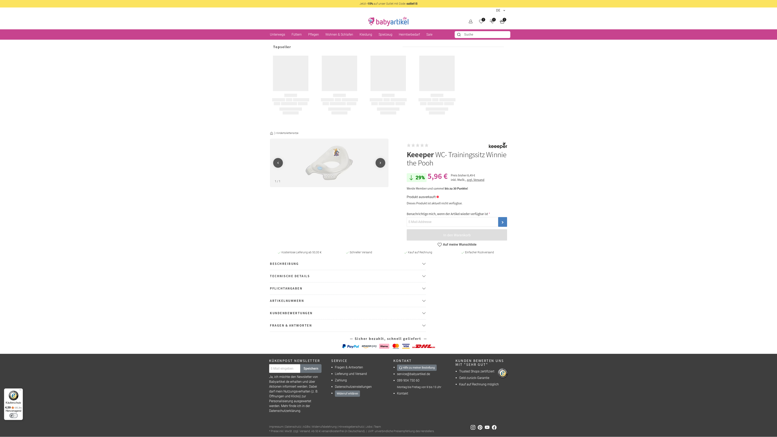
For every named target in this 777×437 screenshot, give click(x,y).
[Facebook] (495, 427)
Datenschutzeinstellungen (353, 387)
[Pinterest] (481, 427)
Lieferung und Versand (351, 374)
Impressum (276, 427)
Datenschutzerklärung (284, 411)
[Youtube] (488, 427)
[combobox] (482, 34)
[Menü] (20, 390)
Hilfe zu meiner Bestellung (418, 367)
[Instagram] (474, 427)
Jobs (369, 427)
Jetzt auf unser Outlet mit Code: (388, 3)
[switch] (14, 415)
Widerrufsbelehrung (324, 427)
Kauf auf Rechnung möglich (479, 384)
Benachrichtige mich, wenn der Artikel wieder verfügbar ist (447, 214)
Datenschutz (293, 427)
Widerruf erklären (347, 393)
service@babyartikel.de (413, 374)
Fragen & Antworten (349, 367)
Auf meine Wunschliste (460, 244)
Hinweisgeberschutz (351, 427)
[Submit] (459, 34)
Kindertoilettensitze (287, 133)
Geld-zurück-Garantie (474, 378)
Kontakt (402, 393)
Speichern (311, 368)
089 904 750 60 (408, 380)
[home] (388, 21)
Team (377, 427)
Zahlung (341, 380)
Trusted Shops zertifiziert (476, 371)
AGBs (306, 427)
